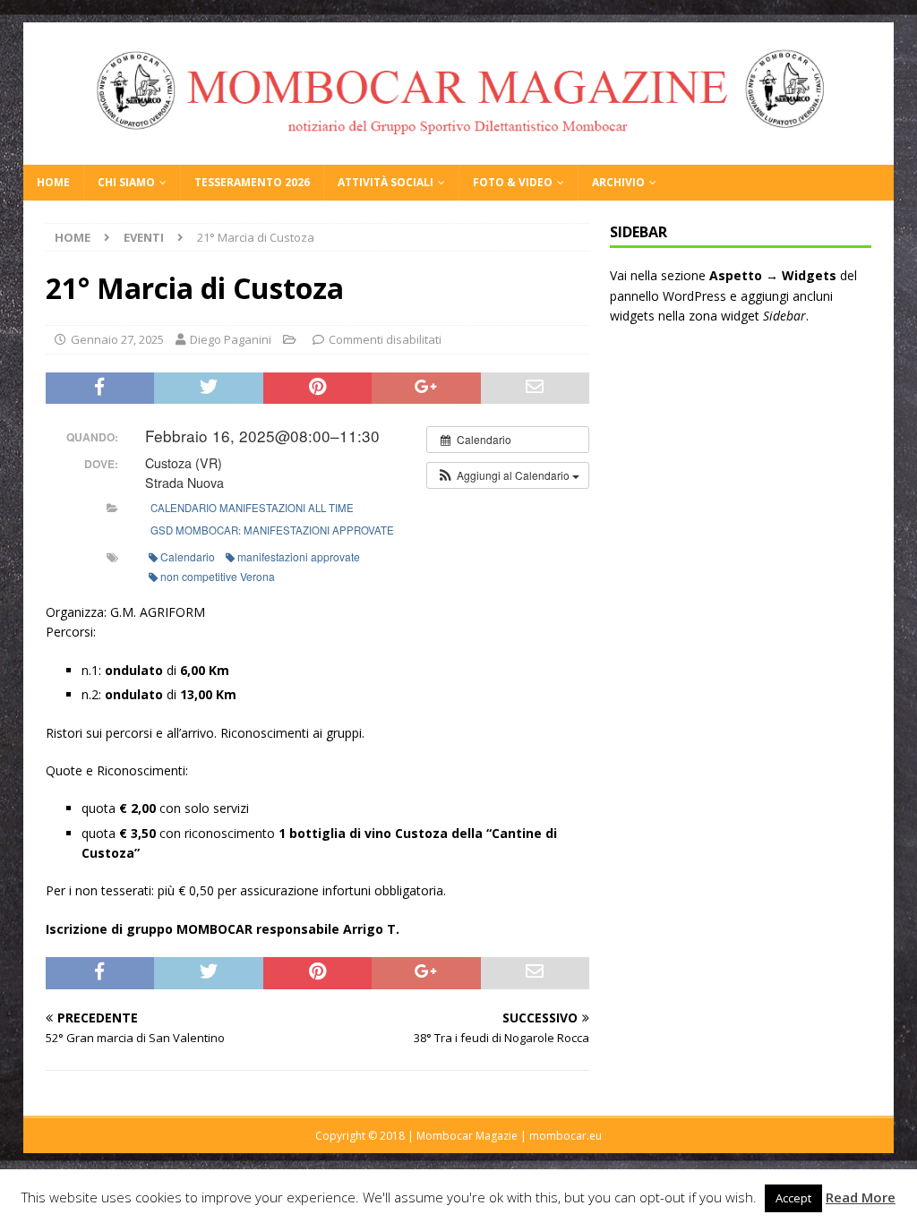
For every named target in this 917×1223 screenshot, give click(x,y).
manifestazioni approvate (298, 556)
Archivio (618, 182)
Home (53, 182)
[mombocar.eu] (459, 154)
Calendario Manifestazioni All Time (252, 507)
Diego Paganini (230, 339)
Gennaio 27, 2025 (117, 339)
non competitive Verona (217, 576)
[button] (507, 475)
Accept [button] (793, 1198)
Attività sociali (385, 182)
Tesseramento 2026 (252, 182)
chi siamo (126, 182)
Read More (861, 1197)
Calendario (187, 556)
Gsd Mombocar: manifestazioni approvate (272, 530)
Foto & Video (513, 182)
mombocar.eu (565, 1135)
